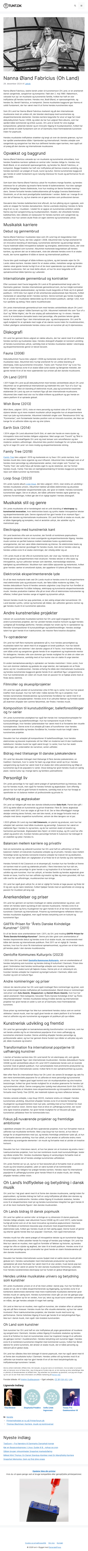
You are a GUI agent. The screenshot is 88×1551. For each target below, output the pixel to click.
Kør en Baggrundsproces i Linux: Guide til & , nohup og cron (30, 1447)
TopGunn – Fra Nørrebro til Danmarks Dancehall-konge (28, 1443)
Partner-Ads (56, 1375)
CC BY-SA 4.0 (61, 1379)
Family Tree (8, 457)
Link (70, 1379)
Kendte (10, 1417)
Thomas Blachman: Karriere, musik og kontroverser (30, 1424)
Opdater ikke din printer (44, 1471)
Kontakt (60, 1543)
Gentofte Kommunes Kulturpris (44, 960)
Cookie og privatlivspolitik (35, 1543)
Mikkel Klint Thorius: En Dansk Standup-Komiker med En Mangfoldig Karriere (38, 1455)
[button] (75, 5)
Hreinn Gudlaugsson (30, 1379)
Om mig (51, 1543)
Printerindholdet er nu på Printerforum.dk (25, 1420)
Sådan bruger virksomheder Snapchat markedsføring (27, 1451)
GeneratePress (55, 1547)
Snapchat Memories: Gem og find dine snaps (24, 1459)
